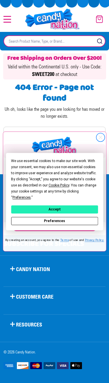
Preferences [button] (21, 197)
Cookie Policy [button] (59, 185)
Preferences (54, 221)
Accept (55, 209)
